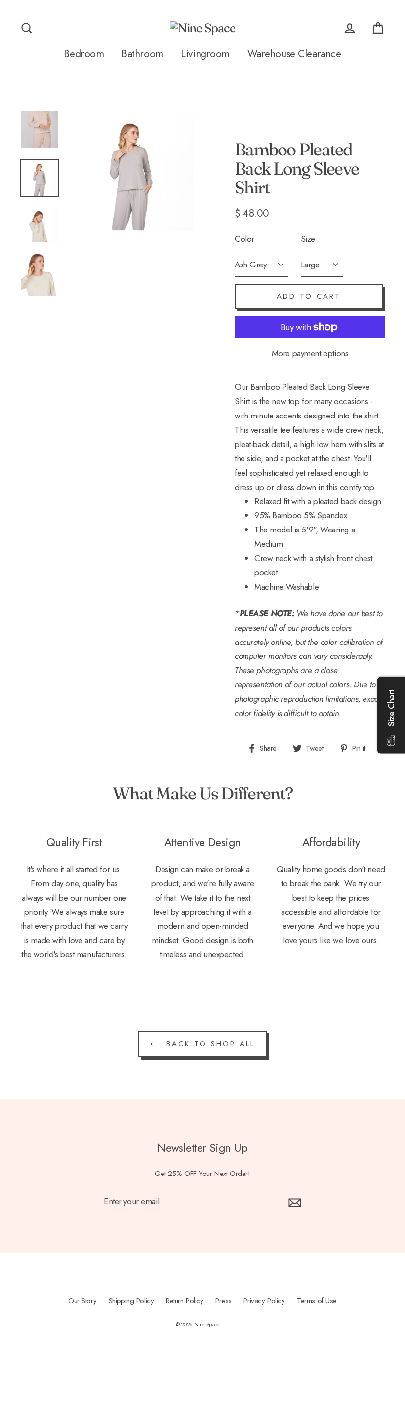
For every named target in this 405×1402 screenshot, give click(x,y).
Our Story (82, 1300)
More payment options (310, 353)
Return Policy (184, 1300)
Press (223, 1300)
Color (244, 239)
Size (308, 239)
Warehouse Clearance (294, 53)
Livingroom (205, 53)
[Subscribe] (293, 1201)
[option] (39, 120)
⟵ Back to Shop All (202, 1043)
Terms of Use (317, 1300)
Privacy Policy (263, 1300)
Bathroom (142, 53)
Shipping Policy (131, 1300)
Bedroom (84, 53)
